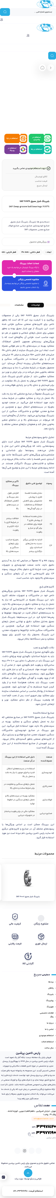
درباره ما (50, 1023)
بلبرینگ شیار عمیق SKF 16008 (28, 896)
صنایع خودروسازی (41, 226)
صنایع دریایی (26, 226)
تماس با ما (49, 1029)
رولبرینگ (50, 1000)
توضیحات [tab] (35, 305)
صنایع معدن (43, 229)
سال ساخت (49, 1048)
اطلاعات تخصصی (47, 1013)
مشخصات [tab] (19, 305)
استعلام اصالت (47, 1041)
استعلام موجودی (46, 1035)
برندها (51, 982)
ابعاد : (48, 252)
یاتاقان (51, 988)
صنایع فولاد (13, 226)
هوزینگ (50, 1006)
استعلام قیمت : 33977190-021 (28, 1191)
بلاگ (52, 1016)
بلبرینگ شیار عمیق (19, 222)
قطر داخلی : (30, 252)
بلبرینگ (32, 222)
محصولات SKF (30, 229)
